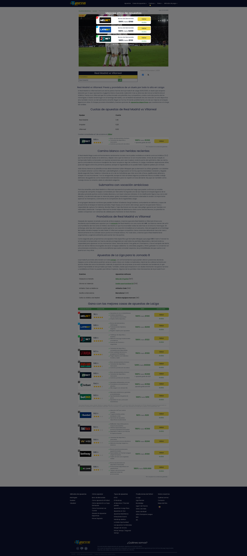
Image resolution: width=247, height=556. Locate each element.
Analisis (144, 22)
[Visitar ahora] (105, 20)
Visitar (144, 19)
